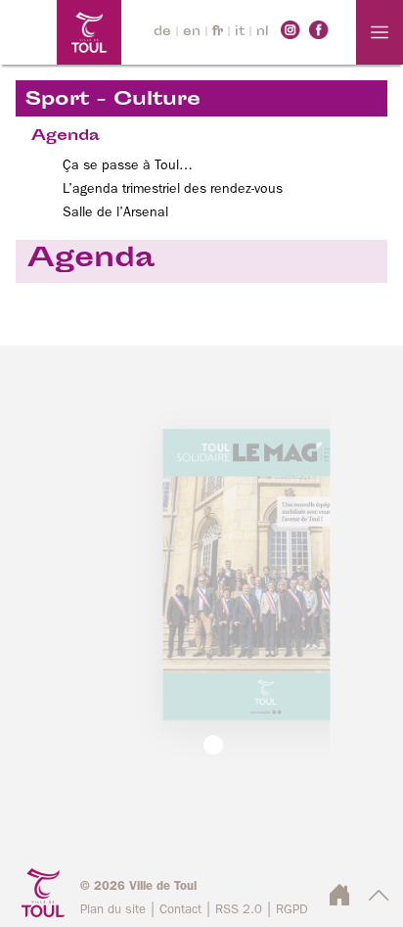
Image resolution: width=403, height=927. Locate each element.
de (162, 32)
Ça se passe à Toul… (128, 165)
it (240, 32)
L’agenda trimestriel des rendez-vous (173, 189)
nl (262, 32)
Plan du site (113, 909)
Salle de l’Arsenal (115, 212)
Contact (180, 909)
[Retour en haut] (379, 900)
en (192, 32)
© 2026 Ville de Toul (138, 886)
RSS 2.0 (238, 909)
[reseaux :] (290, 29)
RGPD (292, 909)
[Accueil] (60, 32)
